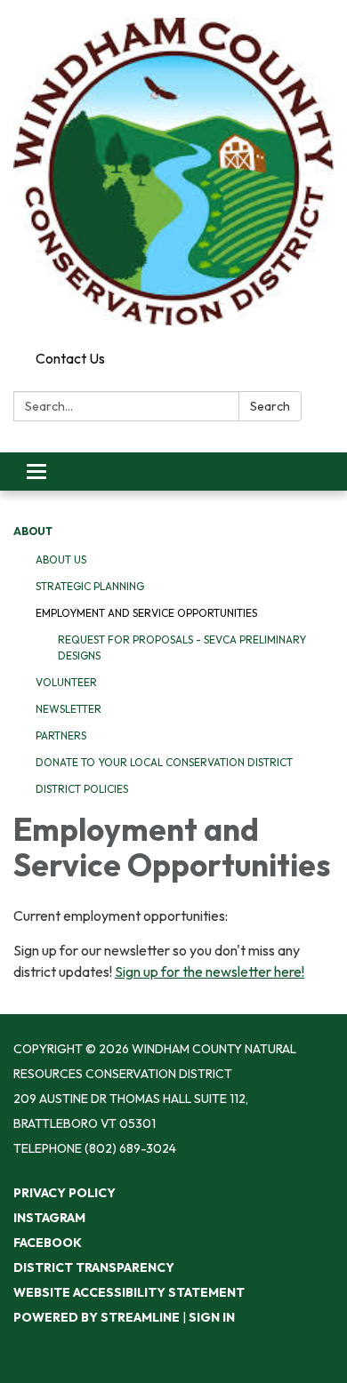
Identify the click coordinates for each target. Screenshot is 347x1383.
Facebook (47, 1243)
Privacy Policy (64, 1193)
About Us (61, 559)
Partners (61, 735)
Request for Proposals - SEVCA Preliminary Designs (182, 647)
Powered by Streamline (96, 1317)
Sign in (212, 1317)
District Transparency (93, 1267)
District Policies (82, 788)
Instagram (49, 1218)
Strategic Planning (90, 586)
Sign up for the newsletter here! (209, 971)
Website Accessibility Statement (129, 1292)
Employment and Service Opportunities (146, 613)
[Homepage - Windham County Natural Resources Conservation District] (173, 171)
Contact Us (70, 358)
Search (270, 406)
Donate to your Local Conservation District (164, 762)
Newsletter (68, 708)
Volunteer (66, 682)
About (32, 531)
